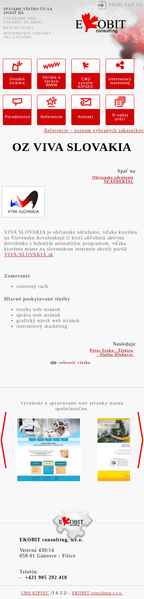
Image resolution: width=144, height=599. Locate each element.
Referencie (52, 117)
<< (3, 440)
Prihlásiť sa (126, 4)
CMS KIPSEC (35, 593)
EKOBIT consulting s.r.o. (97, 593)
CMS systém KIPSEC (86, 83)
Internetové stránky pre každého (27, 35)
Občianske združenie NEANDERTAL (113, 178)
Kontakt (85, 117)
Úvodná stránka (17, 81)
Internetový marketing (119, 81)
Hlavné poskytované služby (37, 299)
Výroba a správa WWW (51, 81)
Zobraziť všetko (75, 362)
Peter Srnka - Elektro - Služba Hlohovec (112, 351)
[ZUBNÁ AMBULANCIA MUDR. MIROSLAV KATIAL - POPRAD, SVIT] (48, 482)
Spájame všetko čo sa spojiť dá (27, 11)
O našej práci (120, 117)
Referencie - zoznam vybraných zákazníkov (94, 130)
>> (140, 440)
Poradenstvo (17, 117)
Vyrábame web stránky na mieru (23, 20)
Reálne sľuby (18, 28)
